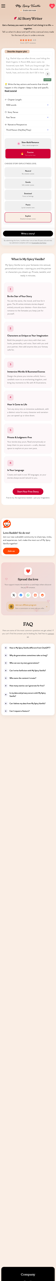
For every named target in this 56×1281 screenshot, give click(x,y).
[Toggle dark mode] (28, 10)
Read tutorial (11, 91)
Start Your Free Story (28, 491)
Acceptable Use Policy (39, 243)
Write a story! (28, 233)
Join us (11, 551)
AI (52, 6)
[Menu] (3, 5)
